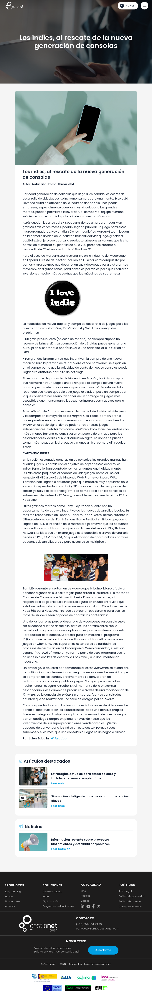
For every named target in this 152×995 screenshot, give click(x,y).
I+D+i (46, 896)
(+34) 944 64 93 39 (89, 924)
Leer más (58, 783)
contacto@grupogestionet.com (97, 928)
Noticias (85, 895)
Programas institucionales (58, 906)
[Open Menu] (144, 5)
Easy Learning (13, 891)
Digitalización (51, 901)
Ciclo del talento (52, 891)
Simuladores (12, 901)
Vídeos (85, 900)
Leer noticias (60, 849)
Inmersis (10, 906)
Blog (83, 891)
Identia (9, 896)
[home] (14, 5)
